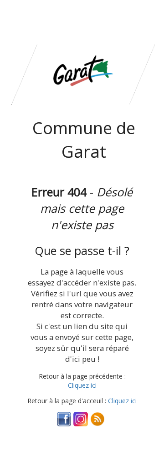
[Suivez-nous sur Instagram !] (80, 418)
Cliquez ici (82, 385)
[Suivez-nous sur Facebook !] (64, 418)
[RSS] (97, 418)
